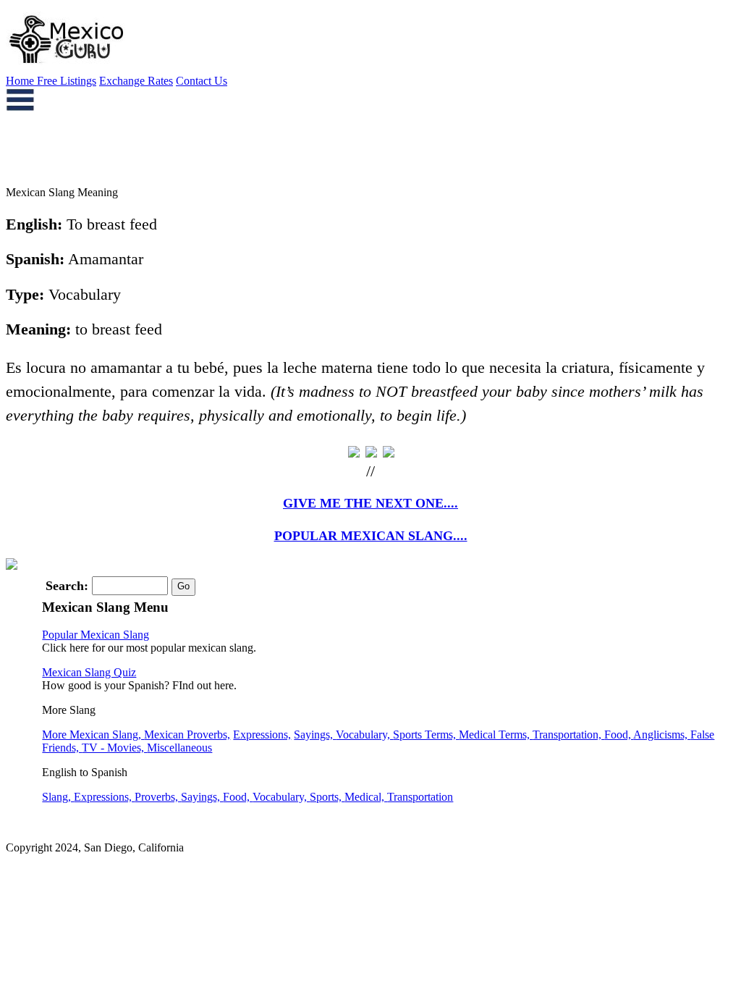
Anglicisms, (661, 734)
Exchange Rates (136, 81)
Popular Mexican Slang (95, 634)
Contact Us (201, 81)
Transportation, (568, 734)
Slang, (58, 797)
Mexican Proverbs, (187, 734)
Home (21, 81)
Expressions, (262, 734)
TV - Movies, (114, 747)
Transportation (420, 797)
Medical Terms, (496, 734)
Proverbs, (158, 797)
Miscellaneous (179, 747)
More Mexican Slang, (93, 734)
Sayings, (315, 734)
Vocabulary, (364, 734)
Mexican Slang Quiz (89, 672)
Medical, (365, 797)
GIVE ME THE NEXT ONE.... (370, 503)
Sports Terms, (426, 734)
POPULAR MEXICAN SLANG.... (370, 536)
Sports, (327, 797)
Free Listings (66, 81)
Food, (618, 734)
